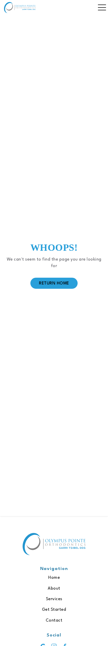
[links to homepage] (19, 7)
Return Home (54, 283)
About (54, 588)
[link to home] (54, 545)
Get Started (54, 609)
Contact (54, 620)
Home (54, 578)
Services (54, 599)
